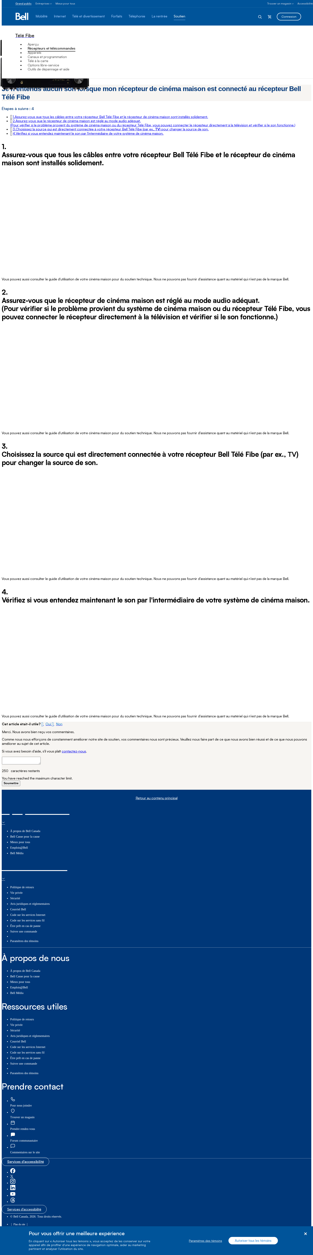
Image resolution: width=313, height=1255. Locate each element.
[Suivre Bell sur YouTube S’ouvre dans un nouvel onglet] (12, 1195)
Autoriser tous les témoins (253, 1241)
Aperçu (33, 44)
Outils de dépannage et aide (48, 69)
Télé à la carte (38, 61)
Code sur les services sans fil (27, 920)
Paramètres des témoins (205, 1240)
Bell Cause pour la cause (25, 836)
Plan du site (19, 1224)
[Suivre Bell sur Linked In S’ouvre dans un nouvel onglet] (12, 1189)
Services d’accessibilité (25, 1161)
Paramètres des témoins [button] (24, 941)
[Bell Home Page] (22, 17)
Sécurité (15, 898)
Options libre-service (43, 65)
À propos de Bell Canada (25, 831)
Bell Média (16, 853)
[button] (110, 117)
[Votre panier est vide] (269, 16)
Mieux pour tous (65, 3)
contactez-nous (74, 751)
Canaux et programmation (47, 57)
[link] (12, 1099)
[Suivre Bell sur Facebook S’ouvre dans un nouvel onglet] (12, 1172)
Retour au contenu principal (157, 798)
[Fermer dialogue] (305, 1234)
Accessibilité (305, 3)
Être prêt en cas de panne (25, 926)
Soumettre (11, 783)
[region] (156, 1240)
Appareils (34, 52)
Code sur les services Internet (27, 915)
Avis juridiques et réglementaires (30, 903)
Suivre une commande (23, 931)
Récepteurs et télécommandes (51, 48)
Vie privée (16, 892)
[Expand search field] (260, 16)
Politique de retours (22, 887)
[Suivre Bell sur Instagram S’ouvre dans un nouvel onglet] (12, 1183)
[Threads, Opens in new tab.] (12, 1201)
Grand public (23, 3)
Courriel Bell (18, 909)
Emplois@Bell (19, 847)
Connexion (288, 16)
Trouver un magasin (279, 3)
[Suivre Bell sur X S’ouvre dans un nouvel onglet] (11, 1176)
